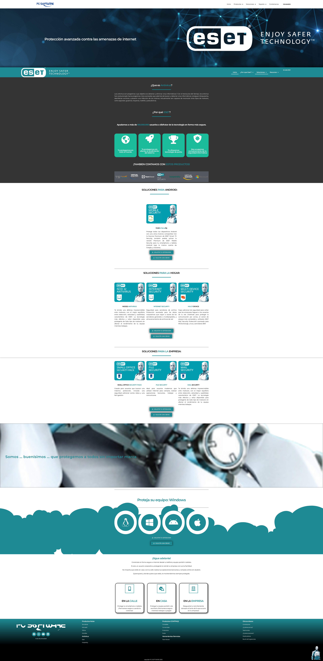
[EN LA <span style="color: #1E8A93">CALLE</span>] (129, 588)
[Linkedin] (48, 634)
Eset (83, 639)
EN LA (129, 601)
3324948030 (287, 4)
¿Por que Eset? (246, 72)
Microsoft (84, 627)
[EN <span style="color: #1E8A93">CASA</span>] (161, 588)
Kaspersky (85, 642)
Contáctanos (274, 4)
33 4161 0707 (287, 70)
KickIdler (84, 633)
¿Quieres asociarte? (248, 633)
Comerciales (165, 627)
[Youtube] (43, 634)
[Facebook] (34, 634)
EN (161, 601)
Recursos (273, 72)
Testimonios (246, 630)
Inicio (229, 4)
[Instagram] (39, 634)
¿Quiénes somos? (248, 627)
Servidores (85, 624)
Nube (164, 633)
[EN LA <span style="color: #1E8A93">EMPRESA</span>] (193, 588)
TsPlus (84, 630)
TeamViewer (166, 639)
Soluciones (261, 72)
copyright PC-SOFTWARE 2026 (153, 659)
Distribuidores (247, 636)
